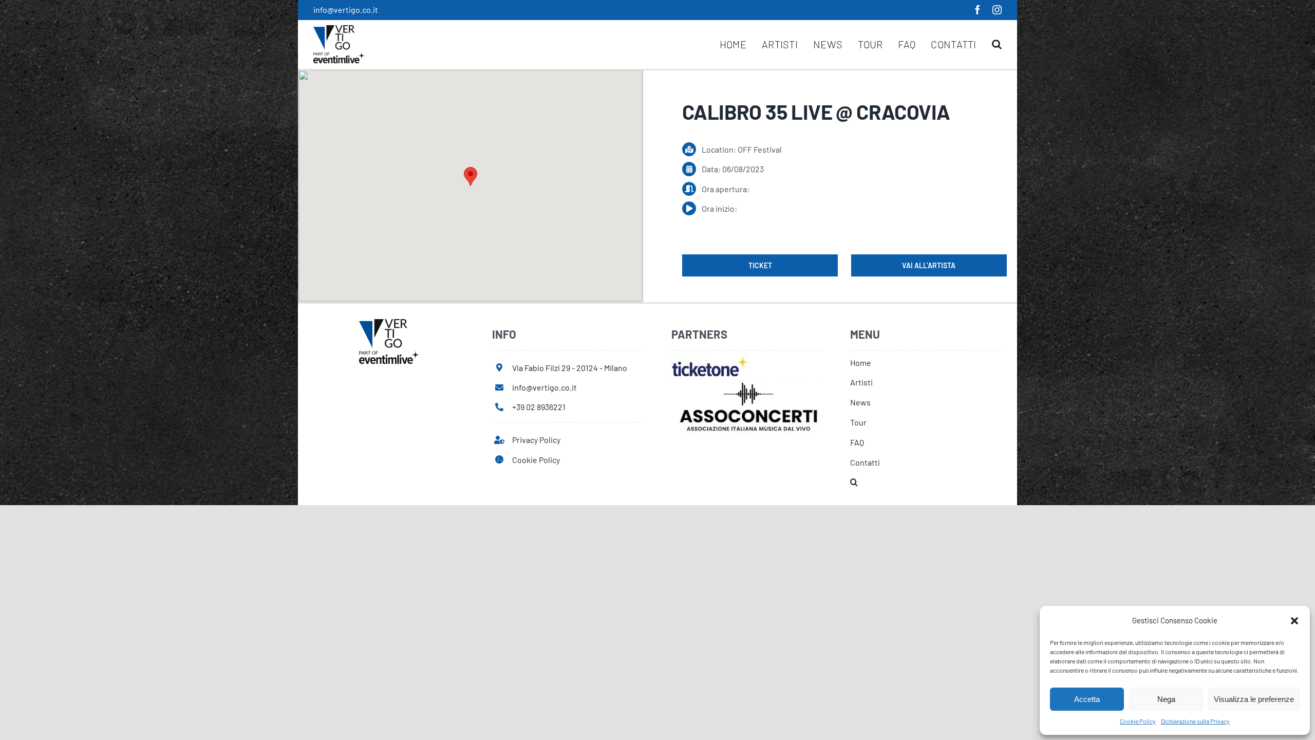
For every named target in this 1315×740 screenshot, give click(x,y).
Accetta (1087, 699)
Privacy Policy (536, 440)
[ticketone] (710, 359)
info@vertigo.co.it (345, 9)
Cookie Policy (1138, 721)
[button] (1294, 621)
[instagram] (997, 9)
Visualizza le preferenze (1254, 699)
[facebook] (977, 9)
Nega (1166, 699)
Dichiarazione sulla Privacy (1195, 721)
